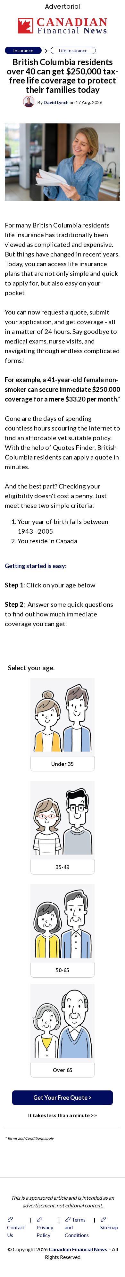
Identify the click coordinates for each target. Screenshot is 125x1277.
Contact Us (16, 1231)
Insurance (23, 50)
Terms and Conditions (77, 1227)
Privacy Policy (45, 1231)
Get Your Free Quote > (62, 1097)
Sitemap (109, 1227)
